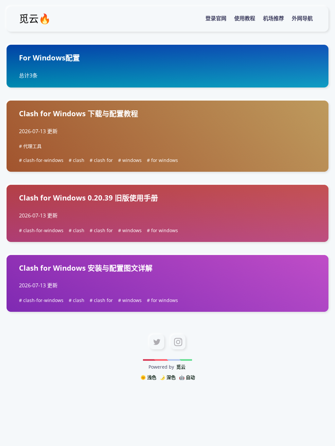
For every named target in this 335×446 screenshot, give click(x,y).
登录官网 (215, 18)
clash (78, 160)
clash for (103, 160)
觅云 (180, 367)
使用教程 (244, 18)
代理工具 (32, 146)
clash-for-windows (43, 160)
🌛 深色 (168, 377)
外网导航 (302, 18)
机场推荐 (273, 18)
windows (132, 160)
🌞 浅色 (148, 377)
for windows (164, 160)
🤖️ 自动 (187, 377)
